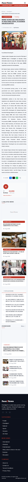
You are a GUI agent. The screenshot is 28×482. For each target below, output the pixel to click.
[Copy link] (20, 178)
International (6, 442)
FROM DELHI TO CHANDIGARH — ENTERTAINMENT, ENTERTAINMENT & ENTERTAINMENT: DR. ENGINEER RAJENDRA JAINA (15, 321)
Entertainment (6, 447)
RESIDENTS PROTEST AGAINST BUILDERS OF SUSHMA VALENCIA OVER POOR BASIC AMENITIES (15, 295)
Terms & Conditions (8, 468)
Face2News (8, 476)
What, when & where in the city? (11, 449)
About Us (5, 463)
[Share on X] (13, 178)
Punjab (4, 420)
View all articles (7, 195)
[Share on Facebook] (10, 178)
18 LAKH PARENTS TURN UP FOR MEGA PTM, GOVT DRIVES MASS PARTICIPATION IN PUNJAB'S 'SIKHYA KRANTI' (15, 300)
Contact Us (6, 465)
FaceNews (8, 401)
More (22, 326)
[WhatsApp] (10, 412)
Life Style (5, 433)
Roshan (5, 192)
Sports (4, 428)
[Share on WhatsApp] (17, 178)
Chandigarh (9, 11)
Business (5, 452)
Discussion (5, 455)
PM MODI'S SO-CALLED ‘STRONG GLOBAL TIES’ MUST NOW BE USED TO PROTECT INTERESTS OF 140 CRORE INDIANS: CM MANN (15, 305)
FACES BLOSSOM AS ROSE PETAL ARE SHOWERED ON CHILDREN (15, 310)
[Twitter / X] (6, 412)
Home (4, 11)
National (5, 426)
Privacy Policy (6, 470)
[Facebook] (3, 412)
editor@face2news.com (21, 478)
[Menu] (25, 3)
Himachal (5, 444)
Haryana (5, 431)
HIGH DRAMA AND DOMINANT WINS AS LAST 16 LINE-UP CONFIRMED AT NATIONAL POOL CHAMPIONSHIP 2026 (15, 315)
